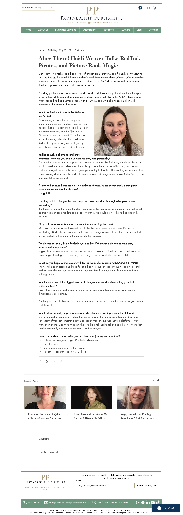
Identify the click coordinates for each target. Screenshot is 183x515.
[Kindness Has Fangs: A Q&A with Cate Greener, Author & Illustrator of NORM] (45, 397)
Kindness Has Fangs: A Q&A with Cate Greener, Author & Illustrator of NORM (44, 416)
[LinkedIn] (148, 502)
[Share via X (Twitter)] (47, 361)
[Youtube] (153, 502)
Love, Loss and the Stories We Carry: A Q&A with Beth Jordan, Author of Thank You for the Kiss (91, 416)
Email (77, 481)
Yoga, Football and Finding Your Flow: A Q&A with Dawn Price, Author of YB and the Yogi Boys (138, 416)
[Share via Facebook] (40, 361)
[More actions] (142, 50)
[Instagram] (138, 502)
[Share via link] (61, 361)
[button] (155, 8)
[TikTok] (158, 502)
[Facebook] (143, 502)
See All (156, 380)
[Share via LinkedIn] (54, 361)
